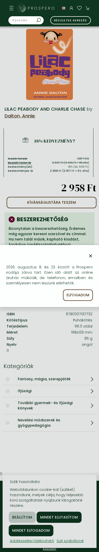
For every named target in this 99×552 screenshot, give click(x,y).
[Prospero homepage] (22, 8)
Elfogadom (78, 295)
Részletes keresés (70, 20)
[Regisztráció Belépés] (71, 8)
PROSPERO (42, 8)
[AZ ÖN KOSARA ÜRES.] (88, 8)
